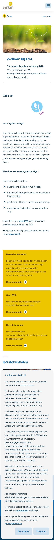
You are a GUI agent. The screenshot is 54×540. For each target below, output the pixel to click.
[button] (48, 5)
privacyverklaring (13, 523)
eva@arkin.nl (13, 234)
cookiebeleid (21, 510)
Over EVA (23, 221)
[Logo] (8, 5)
